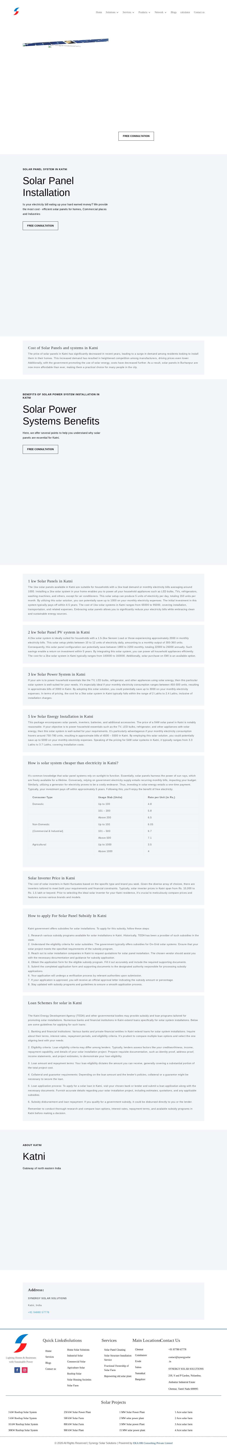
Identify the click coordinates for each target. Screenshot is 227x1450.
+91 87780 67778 (177, 1349)
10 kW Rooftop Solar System (23, 1424)
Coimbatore (141, 1355)
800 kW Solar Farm (74, 1424)
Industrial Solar (75, 1355)
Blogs (173, 12)
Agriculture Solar (76, 1367)
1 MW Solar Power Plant (132, 1412)
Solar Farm (73, 1385)
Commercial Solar (76, 1361)
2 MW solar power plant (131, 1418)
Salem (138, 1367)
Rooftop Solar (74, 1373)
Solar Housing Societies (79, 1379)
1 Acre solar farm (183, 1412)
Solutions (110, 12)
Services (127, 12)
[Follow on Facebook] (17, 1370)
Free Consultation (136, 136)
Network (159, 12)
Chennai (139, 1349)
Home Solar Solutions (78, 1349)
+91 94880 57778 (38, 1312)
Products (143, 12)
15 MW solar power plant (132, 1430)
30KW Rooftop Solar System (23, 1430)
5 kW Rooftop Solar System (22, 1418)
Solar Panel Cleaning (114, 1349)
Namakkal (140, 1373)
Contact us (199, 12)
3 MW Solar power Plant (132, 1424)
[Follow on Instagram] (24, 1370)
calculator (185, 12)
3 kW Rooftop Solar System (22, 1412)
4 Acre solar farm (183, 1430)
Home (99, 12)
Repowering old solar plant (117, 1376)
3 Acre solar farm (183, 1424)
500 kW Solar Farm (74, 1418)
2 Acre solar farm (183, 1418)
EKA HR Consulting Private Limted (153, 1443)
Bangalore (140, 1379)
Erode (138, 1361)
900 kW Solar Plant (74, 1430)
